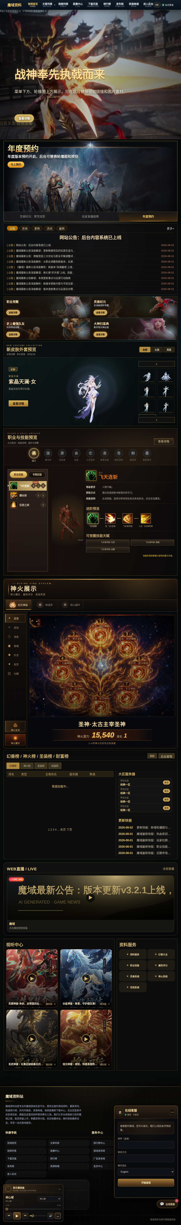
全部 (145, 350)
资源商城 (54, 1166)
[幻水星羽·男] (147, 406)
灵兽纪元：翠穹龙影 (32, 216)
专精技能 (37, 474)
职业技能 (18, 474)
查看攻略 (163, 441)
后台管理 (166, 756)
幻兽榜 (13, 766)
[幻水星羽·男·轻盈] (165, 406)
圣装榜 (40, 766)
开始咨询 (146, 1182)
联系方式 (122, 1152)
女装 (157, 350)
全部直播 (168, 868)
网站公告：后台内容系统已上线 (90, 237)
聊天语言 (122, 1165)
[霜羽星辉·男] (165, 375)
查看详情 (24, 118)
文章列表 (54, 1143)
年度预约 (148, 216)
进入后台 (11, 1174)
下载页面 (11, 1158)
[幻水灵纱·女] (147, 391)
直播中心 (54, 1150)
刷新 (152, 756)
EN (157, 5)
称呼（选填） (124, 1139)
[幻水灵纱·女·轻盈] (165, 391)
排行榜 (53, 1158)
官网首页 (11, 1143)
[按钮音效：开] (58, 1216)
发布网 (10, 1166)
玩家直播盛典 (90, 216)
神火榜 (27, 766)
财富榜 (54, 766)
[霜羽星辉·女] (147, 375)
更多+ (170, 228)
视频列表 (11, 1150)
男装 (169, 350)
